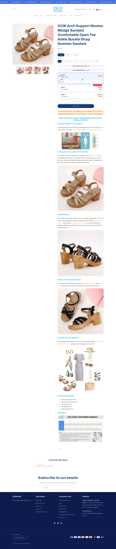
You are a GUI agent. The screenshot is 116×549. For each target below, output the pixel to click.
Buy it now (76, 106)
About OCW (39, 500)
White (75, 55)
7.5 (75, 61)
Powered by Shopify (25, 543)
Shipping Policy (63, 512)
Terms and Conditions (65, 500)
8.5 (86, 61)
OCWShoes (18, 543)
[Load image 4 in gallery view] (28, 70)
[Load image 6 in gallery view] (45, 70)
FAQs (60, 503)
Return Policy (62, 509)
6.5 (65, 61)
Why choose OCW (40, 503)
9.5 (97, 61)
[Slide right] (51, 70)
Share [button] (60, 449)
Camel (61, 55)
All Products (39, 506)
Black (68, 55)
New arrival (39, 509)
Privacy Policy (63, 506)
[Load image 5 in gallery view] (37, 70)
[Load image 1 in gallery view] (20, 70)
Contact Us (62, 517)
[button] (14, 9)
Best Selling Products (41, 512)
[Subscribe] (71, 487)
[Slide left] (14, 70)
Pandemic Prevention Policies (67, 514)
